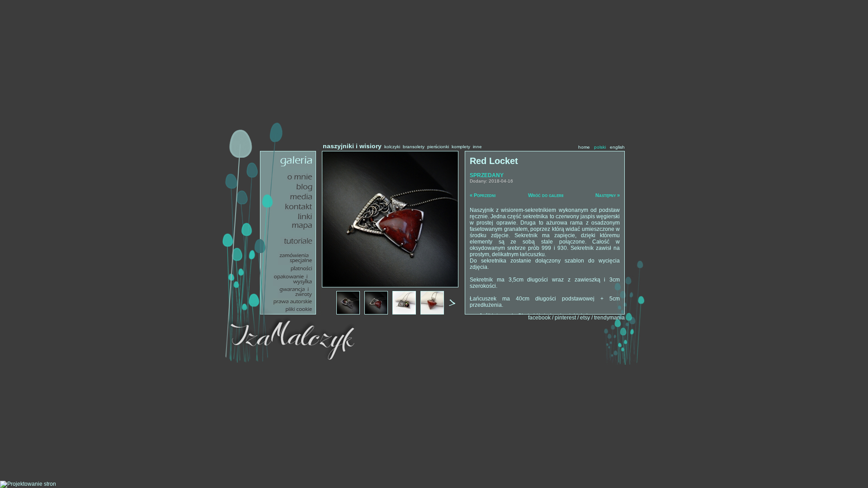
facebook (539, 317)
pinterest (565, 317)
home (584, 147)
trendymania (609, 317)
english (617, 147)
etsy (585, 317)
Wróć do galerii (545, 195)
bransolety (414, 146)
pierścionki (438, 146)
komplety (461, 146)
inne (477, 146)
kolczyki (392, 146)
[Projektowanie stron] (28, 484)
